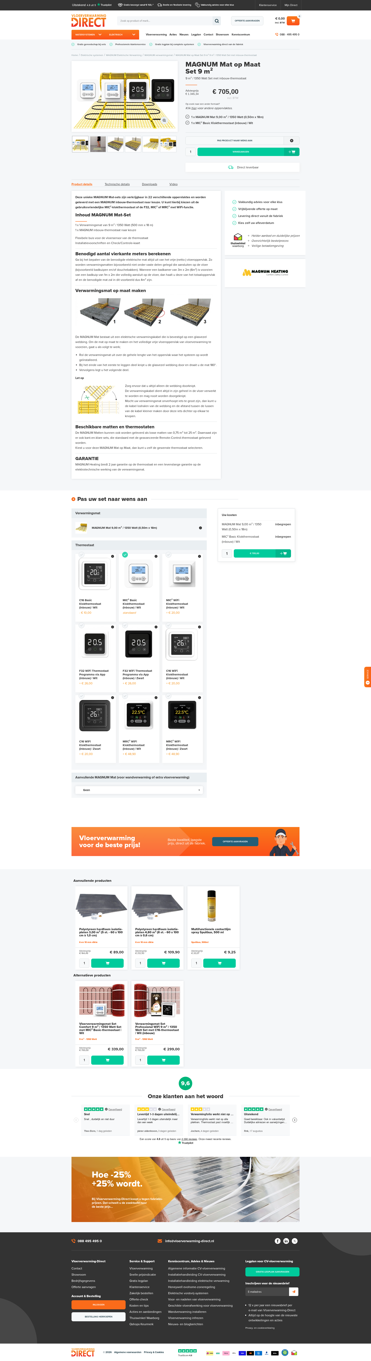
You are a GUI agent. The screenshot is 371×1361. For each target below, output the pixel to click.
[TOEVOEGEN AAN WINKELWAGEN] (101, 963)
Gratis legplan (138, 1281)
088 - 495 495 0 (290, 34)
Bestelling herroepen (98, 1316)
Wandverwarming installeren (187, 1312)
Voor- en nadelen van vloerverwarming (194, 1299)
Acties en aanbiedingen (145, 1312)
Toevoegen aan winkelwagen (107, 963)
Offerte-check (138, 1299)
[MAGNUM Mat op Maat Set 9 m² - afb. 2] (98, 144)
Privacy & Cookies (154, 1352)
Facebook (278, 1241)
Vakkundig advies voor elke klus (217, 4)
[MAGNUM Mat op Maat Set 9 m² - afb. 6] (168, 144)
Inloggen (99, 1304)
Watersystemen (85, 34)
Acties (173, 34)
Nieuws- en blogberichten (185, 1324)
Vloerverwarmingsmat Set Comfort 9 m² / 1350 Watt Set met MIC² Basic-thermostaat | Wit (100, 1028)
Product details (81, 184)
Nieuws (184, 34)
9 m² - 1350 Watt (88, 1039)
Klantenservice (268, 5)
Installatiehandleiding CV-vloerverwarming (196, 1275)
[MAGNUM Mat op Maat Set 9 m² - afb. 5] (151, 144)
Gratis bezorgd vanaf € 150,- (138, 4)
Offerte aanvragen (247, 20)
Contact (208, 34)
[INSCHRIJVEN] (293, 1291)
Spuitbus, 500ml (199, 942)
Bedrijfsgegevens (83, 1281)
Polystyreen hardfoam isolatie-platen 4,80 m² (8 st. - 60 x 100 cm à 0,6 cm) (157, 932)
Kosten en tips (139, 1306)
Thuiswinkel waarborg (294, 1352)
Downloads (149, 184)
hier (194, 108)
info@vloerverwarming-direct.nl (189, 1241)
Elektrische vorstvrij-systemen (188, 1293)
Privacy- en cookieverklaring (260, 1328)
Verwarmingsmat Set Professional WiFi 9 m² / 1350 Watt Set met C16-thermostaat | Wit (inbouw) (157, 1028)
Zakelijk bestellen (141, 1293)
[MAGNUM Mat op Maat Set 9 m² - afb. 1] (124, 96)
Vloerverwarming (156, 34)
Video (173, 184)
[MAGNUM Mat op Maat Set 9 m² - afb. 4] (133, 144)
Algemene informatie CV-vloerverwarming (196, 1268)
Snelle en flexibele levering (177, 4)
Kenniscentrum (241, 34)
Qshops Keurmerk (141, 1324)
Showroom (222, 34)
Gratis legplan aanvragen (272, 1271)
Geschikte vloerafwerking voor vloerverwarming (200, 1306)
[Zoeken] (217, 20)
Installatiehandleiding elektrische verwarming (198, 1281)
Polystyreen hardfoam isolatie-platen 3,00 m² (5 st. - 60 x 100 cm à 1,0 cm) (101, 932)
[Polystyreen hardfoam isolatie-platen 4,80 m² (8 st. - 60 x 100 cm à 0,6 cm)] (157, 906)
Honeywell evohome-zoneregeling (191, 1287)
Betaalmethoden (242, 1352)
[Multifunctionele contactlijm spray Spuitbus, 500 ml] (213, 906)
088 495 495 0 (90, 1241)
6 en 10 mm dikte (88, 942)
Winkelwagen (293, 20)
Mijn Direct (291, 5)
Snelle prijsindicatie (142, 1275)
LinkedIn (286, 1241)
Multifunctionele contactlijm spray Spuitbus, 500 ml (211, 930)
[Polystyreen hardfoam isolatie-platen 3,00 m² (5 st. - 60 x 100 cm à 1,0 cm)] (101, 906)
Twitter (295, 1241)
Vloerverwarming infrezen (185, 1318)
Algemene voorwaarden (127, 1352)
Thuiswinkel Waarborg (144, 1318)
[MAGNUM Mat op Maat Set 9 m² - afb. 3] (115, 144)
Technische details (117, 184)
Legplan (196, 34)
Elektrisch (116, 34)
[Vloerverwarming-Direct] (89, 20)
